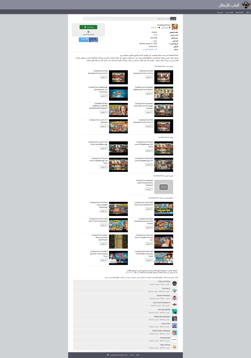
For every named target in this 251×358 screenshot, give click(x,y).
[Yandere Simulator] (149, 295)
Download (90, 27)
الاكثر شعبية (239, 12)
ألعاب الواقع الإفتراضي (149, 49)
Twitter (83, 39)
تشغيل (148, 77)
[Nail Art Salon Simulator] (148, 331)
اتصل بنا (220, 12)
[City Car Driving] (149, 281)
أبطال (248, 12)
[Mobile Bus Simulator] (148, 316)
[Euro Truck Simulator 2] (150, 302)
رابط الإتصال (129, 272)
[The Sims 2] (147, 288)
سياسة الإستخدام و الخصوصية (119, 355)
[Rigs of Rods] (148, 345)
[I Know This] (148, 324)
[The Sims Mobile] (148, 309)
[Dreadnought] (148, 338)
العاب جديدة (229, 12)
